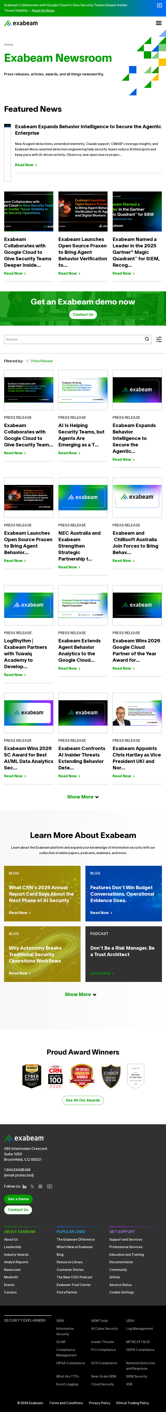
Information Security (65, 1332)
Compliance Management (66, 1353)
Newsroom (12, 1270)
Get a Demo (18, 1199)
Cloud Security (102, 1384)
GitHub (114, 1277)
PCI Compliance (103, 1350)
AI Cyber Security (104, 1329)
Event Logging (67, 1384)
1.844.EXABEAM (17, 1170)
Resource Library (70, 1262)
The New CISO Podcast (74, 1277)
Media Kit (11, 1277)
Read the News (43, 10)
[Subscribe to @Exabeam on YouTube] (51, 1186)
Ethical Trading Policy (132, 1403)
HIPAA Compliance (70, 1363)
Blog (60, 1255)
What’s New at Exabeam (75, 1247)
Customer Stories (70, 1270)
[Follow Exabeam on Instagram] (41, 1186)
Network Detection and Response (140, 1366)
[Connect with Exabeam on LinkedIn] (25, 1186)
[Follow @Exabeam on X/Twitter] (33, 1186)
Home (8, 45)
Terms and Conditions (66, 1403)
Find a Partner (67, 1292)
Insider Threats (102, 1342)
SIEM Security (136, 1376)
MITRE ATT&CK (138, 1342)
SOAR (60, 1342)
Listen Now (100, 973)
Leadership (12, 1247)
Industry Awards (16, 1255)
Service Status (120, 1285)
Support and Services (125, 1239)
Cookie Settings (121, 1292)
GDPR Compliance (140, 1350)
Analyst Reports (16, 1262)
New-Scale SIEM (103, 1376)
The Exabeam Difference (76, 1239)
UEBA (130, 1321)
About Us (11, 1239)
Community (118, 1270)
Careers (10, 1292)
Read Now (24, 165)
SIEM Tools (99, 1321)
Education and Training (126, 1255)
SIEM (60, 1321)
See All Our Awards (83, 1100)
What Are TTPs (67, 1376)
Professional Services (126, 1247)
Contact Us (83, 315)
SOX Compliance (104, 1363)
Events (9, 1285)
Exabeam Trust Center (74, 1285)
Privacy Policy (99, 1403)
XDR (129, 1384)
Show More (80, 797)
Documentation (121, 1262)
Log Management (139, 1329)
